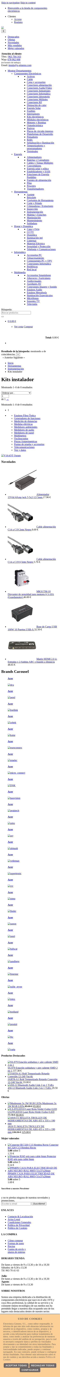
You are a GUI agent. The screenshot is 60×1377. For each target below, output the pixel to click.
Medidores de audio (24, 430)
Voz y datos (20, 450)
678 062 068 (14, 59)
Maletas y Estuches (36, 214)
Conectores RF (34, 102)
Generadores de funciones (27, 418)
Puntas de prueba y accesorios (29, 444)
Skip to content (28, 2)
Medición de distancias (25, 421)
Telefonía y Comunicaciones (41, 249)
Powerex (31, 186)
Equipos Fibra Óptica (25, 415)
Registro (18, 22)
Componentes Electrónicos (27, 73)
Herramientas (21, 191)
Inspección (32, 209)
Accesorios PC (34, 255)
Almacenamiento (35, 258)
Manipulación (34, 217)
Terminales (32, 151)
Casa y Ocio (33, 229)
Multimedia (20, 272)
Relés (29, 139)
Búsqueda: (6, 309)
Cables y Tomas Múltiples (40, 163)
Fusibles (31, 111)
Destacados (13, 36)
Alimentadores (34, 157)
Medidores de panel (24, 432)
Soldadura (32, 223)
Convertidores (34, 165)
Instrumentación (35, 212)
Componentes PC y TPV (39, 260)
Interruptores (33, 114)
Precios (11, 1246)
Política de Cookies (17, 1228)
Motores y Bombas (36, 122)
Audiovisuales (34, 281)
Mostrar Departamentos (19, 70)
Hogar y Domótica (23, 226)
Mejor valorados (16, 48)
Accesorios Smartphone (39, 275)
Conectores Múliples (37, 99)
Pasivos (31, 128)
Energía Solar (34, 108)
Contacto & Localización (20, 1216)
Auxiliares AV (34, 284)
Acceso (18, 19)
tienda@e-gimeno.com (19, 65)
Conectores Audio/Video (39, 88)
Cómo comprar (15, 1240)
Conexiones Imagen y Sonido (42, 286)
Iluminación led (35, 237)
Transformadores (35, 188)
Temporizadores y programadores (36, 147)
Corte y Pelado (34, 203)
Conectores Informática (38, 93)
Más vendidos (15, 45)
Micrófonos (33, 298)
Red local (31, 269)
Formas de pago (16, 1243)
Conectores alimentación (39, 85)
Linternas (31, 240)
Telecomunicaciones (24, 447)
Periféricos (32, 266)
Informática (20, 252)
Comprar (28, 326)
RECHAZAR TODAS (42, 1365)
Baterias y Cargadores (38, 160)
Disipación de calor (36, 105)
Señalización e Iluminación (40, 142)
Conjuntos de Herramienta (40, 200)
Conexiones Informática (39, 263)
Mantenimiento (34, 220)
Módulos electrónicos (37, 119)
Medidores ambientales (25, 427)
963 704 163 (14, 56)
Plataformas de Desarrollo (40, 134)
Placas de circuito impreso (40, 131)
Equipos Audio (34, 289)
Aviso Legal (14, 1219)
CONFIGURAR (30, 1370)
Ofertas (11, 39)
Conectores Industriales (38, 90)
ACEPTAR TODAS (16, 1365)
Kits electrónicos (35, 116)
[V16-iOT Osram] (11, 455)
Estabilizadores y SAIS (38, 171)
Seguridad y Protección (38, 246)
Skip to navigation (10, 2)
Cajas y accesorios (36, 82)
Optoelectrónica (35, 125)
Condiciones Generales (19, 1222)
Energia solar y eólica (38, 168)
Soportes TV (33, 301)
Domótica (32, 235)
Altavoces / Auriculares (38, 278)
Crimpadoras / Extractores (40, 206)
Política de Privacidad (19, 1225)
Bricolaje (31, 197)
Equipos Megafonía (37, 292)
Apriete (30, 194)
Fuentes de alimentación (39, 180)
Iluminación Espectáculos (40, 295)
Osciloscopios (21, 438)
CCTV (30, 232)
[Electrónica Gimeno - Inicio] (2, 28)
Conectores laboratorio (38, 96)
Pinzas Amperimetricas (25, 441)
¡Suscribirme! (39, 1204)
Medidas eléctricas (23, 424)
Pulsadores (32, 137)
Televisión (32, 304)
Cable (30, 79)
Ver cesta (18, 326)
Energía (18, 154)
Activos (31, 76)
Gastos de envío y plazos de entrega (17, 1250)
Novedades (13, 42)
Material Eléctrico (36, 243)
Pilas (29, 183)
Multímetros (20, 435)
